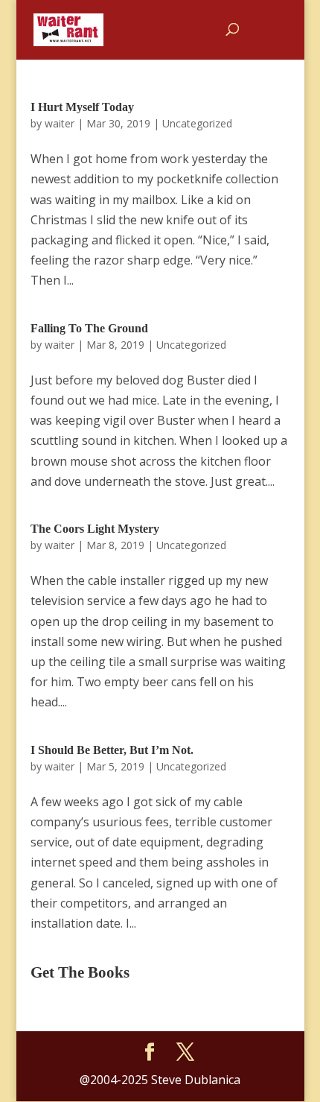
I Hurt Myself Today (82, 107)
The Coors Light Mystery (95, 528)
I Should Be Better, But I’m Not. (112, 750)
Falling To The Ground (89, 328)
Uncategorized (197, 123)
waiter (59, 123)
